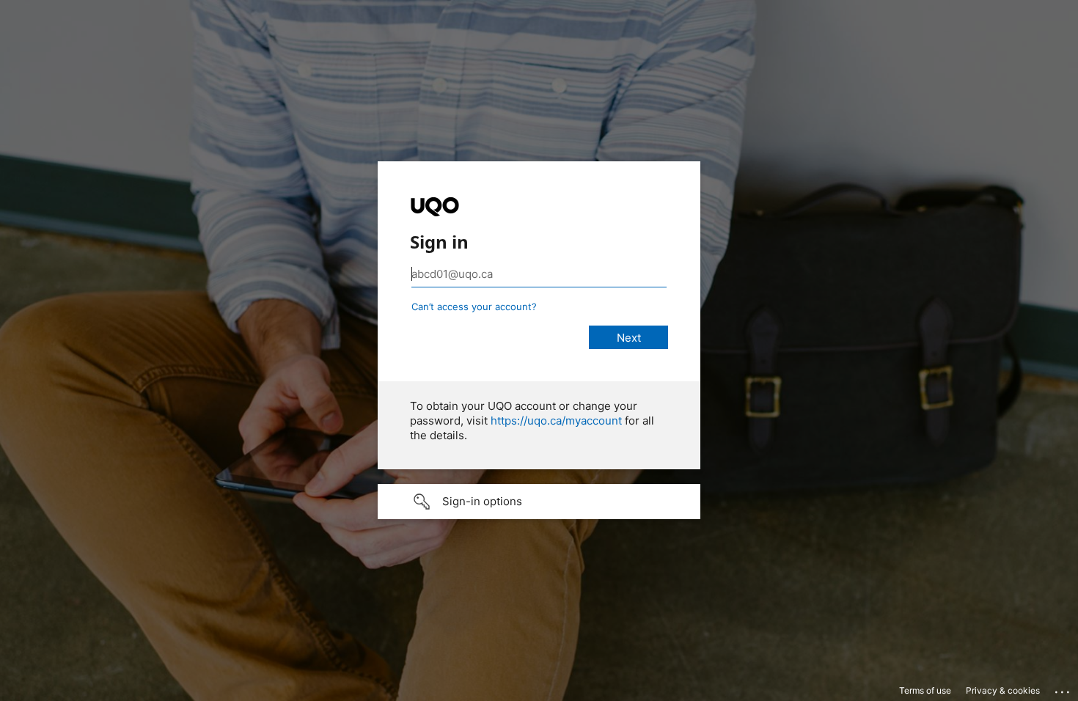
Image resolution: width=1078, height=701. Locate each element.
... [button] (1063, 688)
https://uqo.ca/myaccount (556, 420)
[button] (539, 501)
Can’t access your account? (474, 306)
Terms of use (925, 690)
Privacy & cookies (1003, 690)
